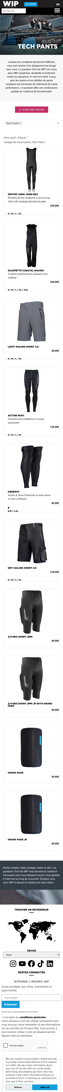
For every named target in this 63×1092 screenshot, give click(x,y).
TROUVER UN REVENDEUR (31, 909)
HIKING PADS (15, 772)
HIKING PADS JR (17, 839)
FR (58, 4)
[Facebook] (31, 963)
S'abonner (10, 1004)
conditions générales (33, 1017)
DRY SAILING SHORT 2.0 (22, 568)
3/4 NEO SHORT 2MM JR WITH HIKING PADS (30, 704)
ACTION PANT (16, 415)
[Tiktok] (40, 963)
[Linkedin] (50, 963)
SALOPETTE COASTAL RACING (26, 270)
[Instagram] (13, 963)
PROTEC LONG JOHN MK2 (23, 194)
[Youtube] (22, 963)
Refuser (18, 1087)
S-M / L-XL (13, 511)
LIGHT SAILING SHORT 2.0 (23, 346)
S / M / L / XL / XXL (18, 290)
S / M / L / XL (15, 213)
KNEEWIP (13, 491)
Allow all (44, 1087)
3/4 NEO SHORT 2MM (20, 636)
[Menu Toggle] (57, 10)
